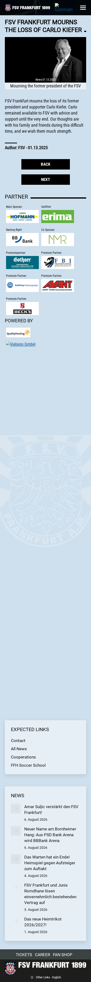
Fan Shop (62, 954)
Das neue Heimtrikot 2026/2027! (43, 922)
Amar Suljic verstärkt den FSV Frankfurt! (51, 809)
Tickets (24, 954)
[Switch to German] (63, 7)
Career (42, 954)
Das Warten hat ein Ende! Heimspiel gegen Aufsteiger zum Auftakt (49, 863)
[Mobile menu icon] (83, 8)
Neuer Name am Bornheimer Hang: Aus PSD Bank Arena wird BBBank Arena (50, 835)
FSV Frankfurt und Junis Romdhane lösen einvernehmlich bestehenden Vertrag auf (50, 894)
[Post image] (16, 808)
